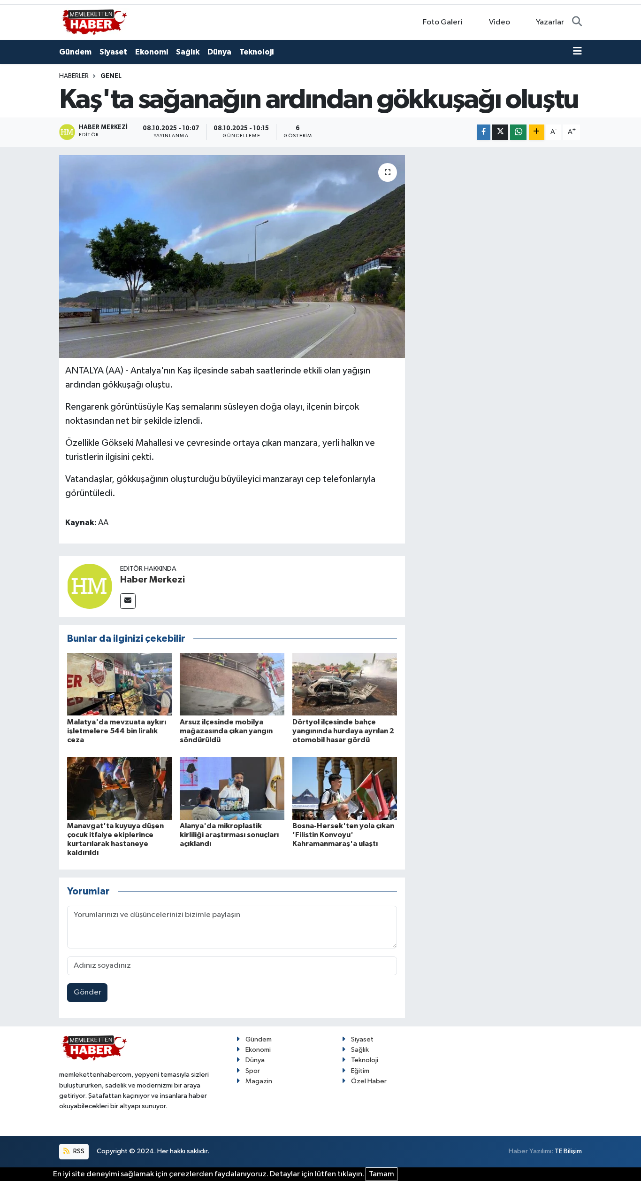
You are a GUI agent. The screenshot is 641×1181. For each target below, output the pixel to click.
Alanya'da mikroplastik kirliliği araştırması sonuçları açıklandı (229, 834)
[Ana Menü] (577, 52)
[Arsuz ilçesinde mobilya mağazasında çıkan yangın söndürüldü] (232, 684)
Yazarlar (550, 22)
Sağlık (187, 52)
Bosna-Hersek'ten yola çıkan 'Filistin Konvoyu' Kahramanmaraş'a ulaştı (343, 834)
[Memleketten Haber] (94, 22)
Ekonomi (151, 52)
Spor (252, 1070)
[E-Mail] (128, 601)
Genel (111, 76)
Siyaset (113, 52)
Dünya (219, 52)
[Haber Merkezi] (89, 586)
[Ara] (577, 22)
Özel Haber (369, 1081)
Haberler (74, 76)
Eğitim (360, 1070)
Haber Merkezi (152, 579)
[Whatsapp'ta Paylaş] (518, 132)
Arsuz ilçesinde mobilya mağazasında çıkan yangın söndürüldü (226, 731)
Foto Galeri (442, 22)
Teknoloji (256, 52)
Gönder (87, 992)
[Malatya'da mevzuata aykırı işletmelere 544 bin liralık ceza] (119, 684)
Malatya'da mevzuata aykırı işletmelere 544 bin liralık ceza (116, 731)
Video (499, 22)
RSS (78, 1151)
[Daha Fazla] (536, 132)
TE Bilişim (568, 1151)
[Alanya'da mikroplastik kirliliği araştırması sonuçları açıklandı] (232, 788)
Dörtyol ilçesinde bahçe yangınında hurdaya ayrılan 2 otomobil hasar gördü (343, 731)
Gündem (75, 52)
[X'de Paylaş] (500, 132)
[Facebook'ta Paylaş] (483, 132)
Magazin (258, 1081)
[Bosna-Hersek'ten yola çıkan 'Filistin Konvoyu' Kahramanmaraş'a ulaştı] (344, 788)
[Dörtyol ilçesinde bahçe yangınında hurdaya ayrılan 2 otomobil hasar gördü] (344, 684)
